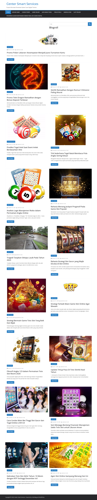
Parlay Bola (57, 12)
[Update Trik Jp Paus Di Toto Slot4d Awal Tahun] (70, 349)
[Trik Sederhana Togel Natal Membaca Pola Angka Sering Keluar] (70, 130)
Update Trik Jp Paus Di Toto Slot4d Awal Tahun (68, 370)
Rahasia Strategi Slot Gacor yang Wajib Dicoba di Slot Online (67, 262)
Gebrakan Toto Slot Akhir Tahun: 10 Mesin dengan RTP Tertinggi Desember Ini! (25, 477)
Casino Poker (26, 12)
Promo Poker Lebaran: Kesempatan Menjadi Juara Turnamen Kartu (36, 52)
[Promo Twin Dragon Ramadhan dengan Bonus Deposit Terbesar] (26, 76)
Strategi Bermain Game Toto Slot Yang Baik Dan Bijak (25, 321)
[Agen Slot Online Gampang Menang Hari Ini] (70, 455)
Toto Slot (53, 419)
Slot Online (77, 12)
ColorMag (34, 497)
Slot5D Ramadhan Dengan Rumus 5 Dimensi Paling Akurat (70, 91)
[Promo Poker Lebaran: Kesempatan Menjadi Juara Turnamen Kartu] (48, 39)
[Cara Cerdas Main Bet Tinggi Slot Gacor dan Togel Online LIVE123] (26, 399)
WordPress (41, 497)
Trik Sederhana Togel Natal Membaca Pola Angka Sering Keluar (69, 154)
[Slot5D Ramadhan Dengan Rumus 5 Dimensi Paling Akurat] (70, 73)
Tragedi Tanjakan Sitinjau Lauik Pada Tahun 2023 (25, 258)
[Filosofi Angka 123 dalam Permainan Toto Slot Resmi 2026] (26, 349)
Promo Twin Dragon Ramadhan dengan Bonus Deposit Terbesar (24, 98)
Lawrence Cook (19, 49)
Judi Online (9, 91)
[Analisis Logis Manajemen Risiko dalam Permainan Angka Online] (26, 185)
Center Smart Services (22, 4)
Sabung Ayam (67, 12)
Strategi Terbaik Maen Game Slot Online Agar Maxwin (70, 305)
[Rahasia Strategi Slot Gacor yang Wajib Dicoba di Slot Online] (70, 239)
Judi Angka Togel (47, 12)
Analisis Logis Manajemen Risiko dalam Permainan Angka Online (24, 211)
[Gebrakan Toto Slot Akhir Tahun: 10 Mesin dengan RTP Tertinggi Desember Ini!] (26, 455)
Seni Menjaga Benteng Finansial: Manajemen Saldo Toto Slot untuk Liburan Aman (70, 426)
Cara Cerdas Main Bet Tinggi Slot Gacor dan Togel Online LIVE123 (25, 421)
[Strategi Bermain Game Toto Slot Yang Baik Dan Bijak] (26, 295)
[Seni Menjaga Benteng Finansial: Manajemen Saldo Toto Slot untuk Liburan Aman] (70, 402)
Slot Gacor (53, 255)
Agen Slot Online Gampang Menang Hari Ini (69, 476)
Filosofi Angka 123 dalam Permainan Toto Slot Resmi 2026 (25, 372)
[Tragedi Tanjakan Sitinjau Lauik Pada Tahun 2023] (26, 238)
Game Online (36, 12)
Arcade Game (16, 12)
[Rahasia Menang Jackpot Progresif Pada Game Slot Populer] (70, 183)
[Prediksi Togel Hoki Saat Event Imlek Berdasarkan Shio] (26, 127)
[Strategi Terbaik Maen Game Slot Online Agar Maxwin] (70, 287)
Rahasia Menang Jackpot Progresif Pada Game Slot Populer (68, 207)
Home (8, 12)
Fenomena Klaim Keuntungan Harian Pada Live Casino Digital (24, 16)
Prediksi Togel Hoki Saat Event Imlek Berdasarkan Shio (22, 148)
